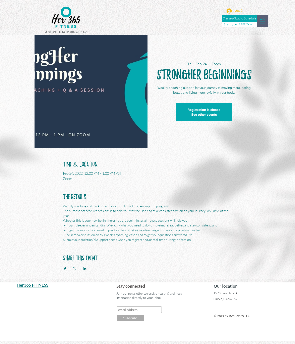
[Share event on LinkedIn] (84, 268)
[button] (262, 21)
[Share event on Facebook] (65, 268)
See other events (204, 115)
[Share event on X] (75, 268)
